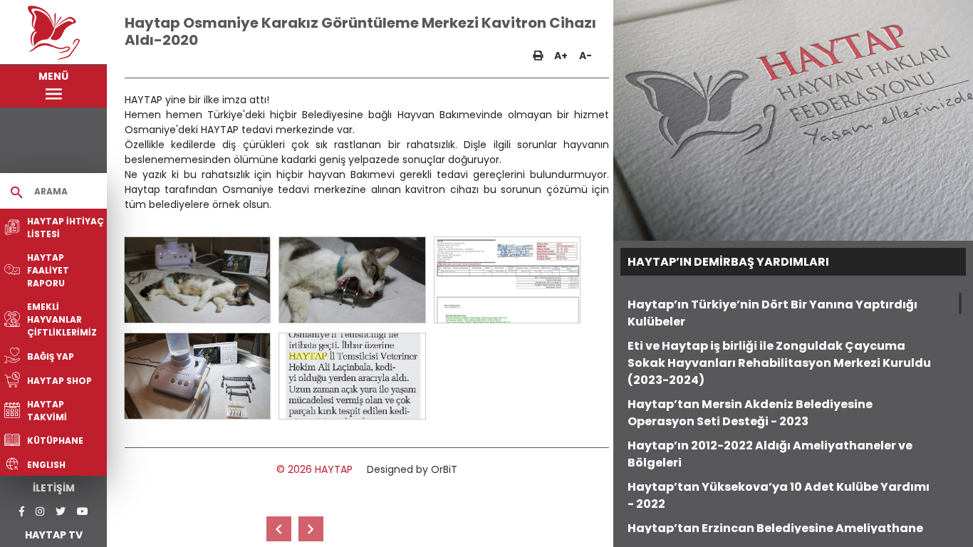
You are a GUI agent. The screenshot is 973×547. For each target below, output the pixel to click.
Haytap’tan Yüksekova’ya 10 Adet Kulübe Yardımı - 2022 (779, 495)
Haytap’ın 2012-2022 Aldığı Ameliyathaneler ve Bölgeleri (770, 454)
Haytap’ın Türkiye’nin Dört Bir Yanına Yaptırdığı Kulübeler (772, 313)
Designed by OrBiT (412, 469)
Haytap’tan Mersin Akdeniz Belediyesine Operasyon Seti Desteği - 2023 (750, 412)
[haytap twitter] (60, 511)
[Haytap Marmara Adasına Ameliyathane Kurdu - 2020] (278, 528)
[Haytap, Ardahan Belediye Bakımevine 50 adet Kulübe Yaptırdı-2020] (310, 528)
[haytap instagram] (39, 511)
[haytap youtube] (83, 511)
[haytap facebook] (21, 511)
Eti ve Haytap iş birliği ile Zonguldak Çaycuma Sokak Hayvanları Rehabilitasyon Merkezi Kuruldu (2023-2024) (779, 363)
